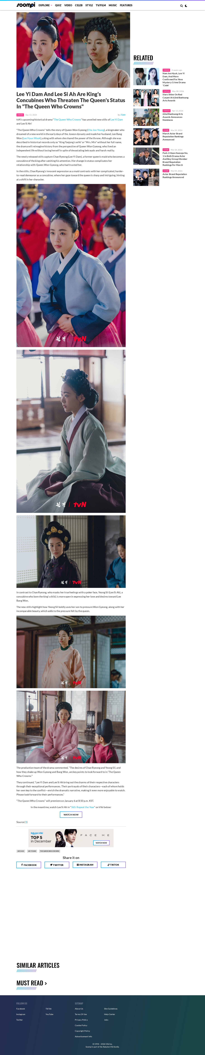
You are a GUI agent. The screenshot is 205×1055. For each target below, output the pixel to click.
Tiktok (114, 864)
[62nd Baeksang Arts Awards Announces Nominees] (146, 117)
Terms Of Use (81, 1014)
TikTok (48, 1008)
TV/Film (166, 91)
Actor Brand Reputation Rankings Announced (175, 175)
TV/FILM (101, 5)
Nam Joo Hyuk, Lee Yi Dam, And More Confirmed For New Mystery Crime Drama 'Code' (174, 79)
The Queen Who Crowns (67, 119)
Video (68, 5)
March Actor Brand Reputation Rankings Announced (173, 136)
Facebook (30, 865)
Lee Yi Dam (116, 119)
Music (113, 5)
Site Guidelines (110, 1008)
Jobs (106, 1020)
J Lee (123, 114)
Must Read (29, 982)
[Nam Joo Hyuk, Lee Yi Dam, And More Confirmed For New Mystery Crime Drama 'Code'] (146, 76)
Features (126, 5)
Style (89, 5)
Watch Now (71, 814)
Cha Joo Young (96, 129)
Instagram (86, 864)
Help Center (109, 1014)
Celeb (79, 5)
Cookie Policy (81, 1025)
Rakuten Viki (108, 1047)
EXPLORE (44, 5)
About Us (79, 1008)
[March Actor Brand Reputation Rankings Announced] (146, 136)
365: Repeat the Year (82, 807)
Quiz (58, 5)
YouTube (49, 1014)
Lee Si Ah (21, 851)
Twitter (58, 865)
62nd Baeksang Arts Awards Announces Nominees (173, 117)
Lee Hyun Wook (32, 138)
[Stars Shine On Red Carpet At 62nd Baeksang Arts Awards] (146, 97)
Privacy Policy (81, 1020)
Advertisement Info (83, 1036)
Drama (20, 115)
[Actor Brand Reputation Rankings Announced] (146, 177)
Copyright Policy (82, 1031)
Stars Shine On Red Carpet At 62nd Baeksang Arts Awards (175, 97)
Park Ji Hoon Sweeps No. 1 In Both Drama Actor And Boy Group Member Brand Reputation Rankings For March (175, 159)
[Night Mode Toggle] (186, 6)
